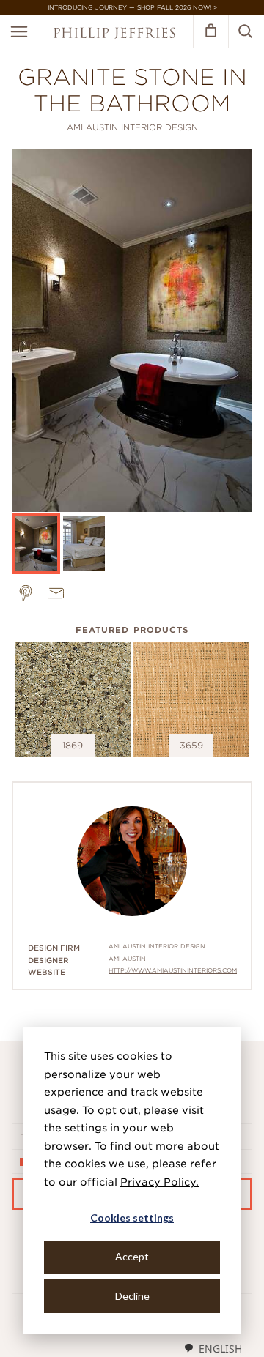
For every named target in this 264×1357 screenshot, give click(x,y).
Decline (132, 1296)
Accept (132, 1256)
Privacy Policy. (159, 1182)
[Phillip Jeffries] (114, 35)
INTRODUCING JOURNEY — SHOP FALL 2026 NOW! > (132, 7)
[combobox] (212, 1348)
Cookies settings (132, 1217)
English (220, 1349)
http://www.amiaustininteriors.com (173, 970)
